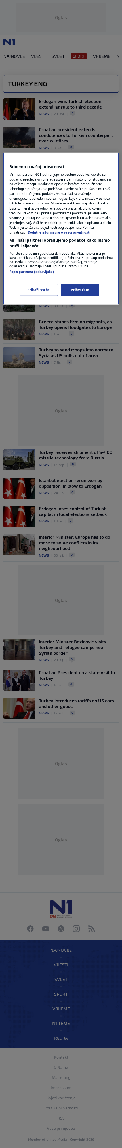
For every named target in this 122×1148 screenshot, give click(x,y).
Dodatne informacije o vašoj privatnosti (59, 232)
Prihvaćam (80, 290)
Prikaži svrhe (38, 290)
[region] (61, 228)
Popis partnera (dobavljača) (31, 272)
